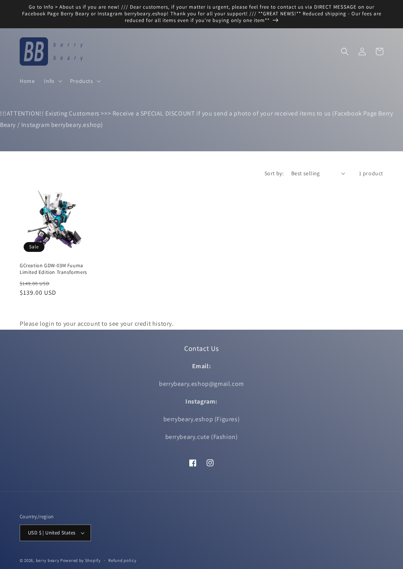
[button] (52, 81)
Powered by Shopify (80, 560)
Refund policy (122, 560)
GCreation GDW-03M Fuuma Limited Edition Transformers (53, 268)
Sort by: (273, 173)
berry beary (47, 560)
